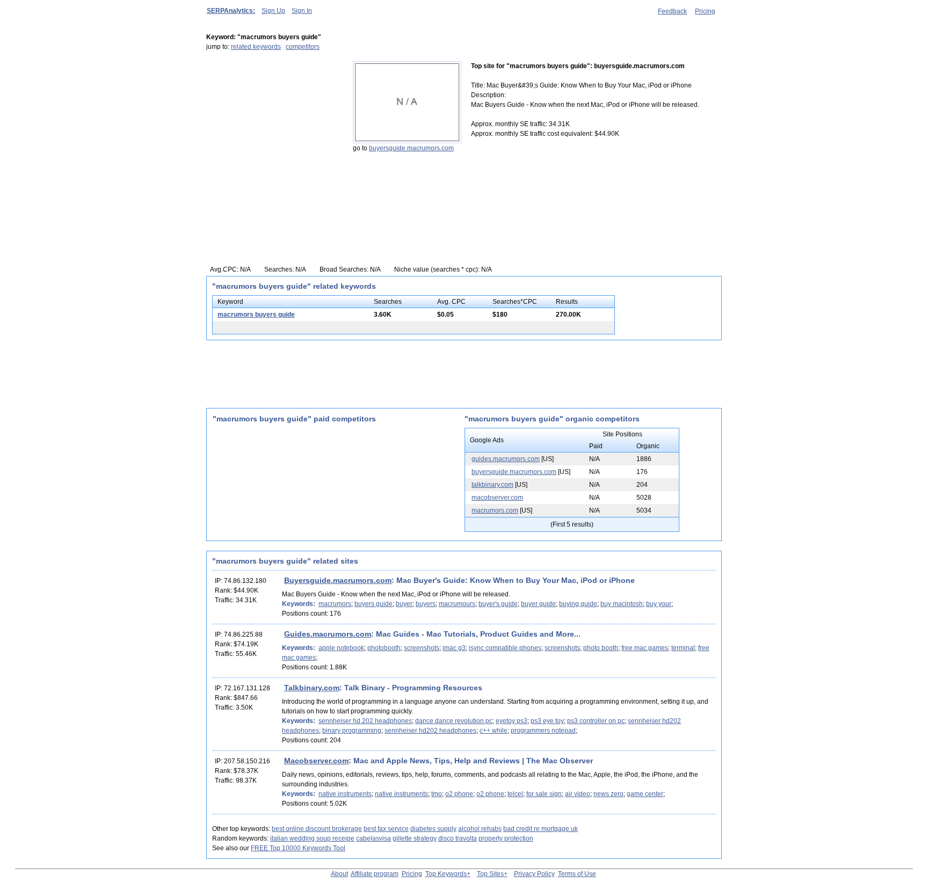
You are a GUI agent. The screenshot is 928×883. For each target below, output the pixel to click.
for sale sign (544, 794)
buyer (404, 604)
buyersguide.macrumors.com (411, 148)
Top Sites (490, 874)
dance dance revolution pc (453, 721)
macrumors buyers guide (256, 314)
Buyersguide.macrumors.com (338, 580)
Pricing (705, 11)
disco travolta (457, 838)
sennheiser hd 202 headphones (365, 721)
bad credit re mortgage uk (540, 829)
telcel (515, 794)
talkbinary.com (492, 484)
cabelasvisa (373, 838)
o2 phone (459, 794)
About (339, 874)
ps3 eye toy (547, 721)
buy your (658, 604)
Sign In (302, 10)
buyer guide (538, 604)
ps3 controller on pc (596, 721)
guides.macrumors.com (506, 459)
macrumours (457, 604)
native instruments (345, 794)
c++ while (494, 730)
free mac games (644, 648)
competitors (303, 46)
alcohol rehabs (480, 829)
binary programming (351, 730)
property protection (506, 838)
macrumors (334, 604)
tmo (436, 794)
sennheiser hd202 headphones (430, 730)
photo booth (600, 648)
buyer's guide (498, 604)
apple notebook (341, 648)
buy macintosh (621, 604)
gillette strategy (415, 838)
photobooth (384, 648)
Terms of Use (577, 874)
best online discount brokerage (317, 829)
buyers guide (373, 604)
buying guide (578, 604)
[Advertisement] (273, 128)
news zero (608, 794)
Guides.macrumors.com (327, 634)
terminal (683, 648)
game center (645, 794)
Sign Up (273, 10)
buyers (426, 604)
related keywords (256, 46)
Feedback (672, 11)
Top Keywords (446, 874)
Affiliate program (374, 874)
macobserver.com (497, 497)
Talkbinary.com (311, 687)
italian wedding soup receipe (312, 838)
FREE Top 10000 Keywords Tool (298, 848)
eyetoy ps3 (511, 721)
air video (577, 794)
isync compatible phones (505, 648)
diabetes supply (433, 829)
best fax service (386, 829)
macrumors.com (495, 510)
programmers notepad (543, 730)
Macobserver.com (316, 760)
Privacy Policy (534, 874)
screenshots (421, 648)
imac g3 (454, 648)
